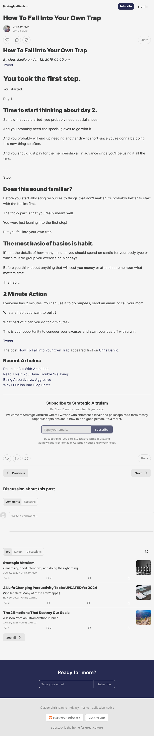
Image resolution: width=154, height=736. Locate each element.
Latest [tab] (18, 551)
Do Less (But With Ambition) (26, 369)
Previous (18, 473)
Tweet (8, 65)
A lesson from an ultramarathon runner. (30, 618)
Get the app (97, 717)
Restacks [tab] (29, 502)
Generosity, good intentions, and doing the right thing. (41, 568)
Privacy (74, 707)
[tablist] (20, 502)
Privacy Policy (107, 442)
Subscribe (126, 6)
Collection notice (103, 707)
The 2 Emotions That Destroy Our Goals (36, 613)
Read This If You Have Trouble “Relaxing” (36, 374)
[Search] (147, 552)
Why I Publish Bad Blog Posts (26, 385)
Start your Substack (66, 717)
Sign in (143, 6)
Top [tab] (8, 551)
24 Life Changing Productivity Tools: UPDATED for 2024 (50, 588)
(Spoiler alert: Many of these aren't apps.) (31, 593)
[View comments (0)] (17, 40)
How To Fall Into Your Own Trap (45, 50)
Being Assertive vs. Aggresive (27, 380)
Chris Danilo (21, 26)
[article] (77, 570)
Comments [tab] (13, 502)
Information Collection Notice (75, 442)
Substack (57, 727)
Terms (85, 707)
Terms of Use (96, 438)
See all (11, 637)
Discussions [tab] (34, 551)
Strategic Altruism (18, 563)
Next (138, 473)
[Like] (7, 40)
